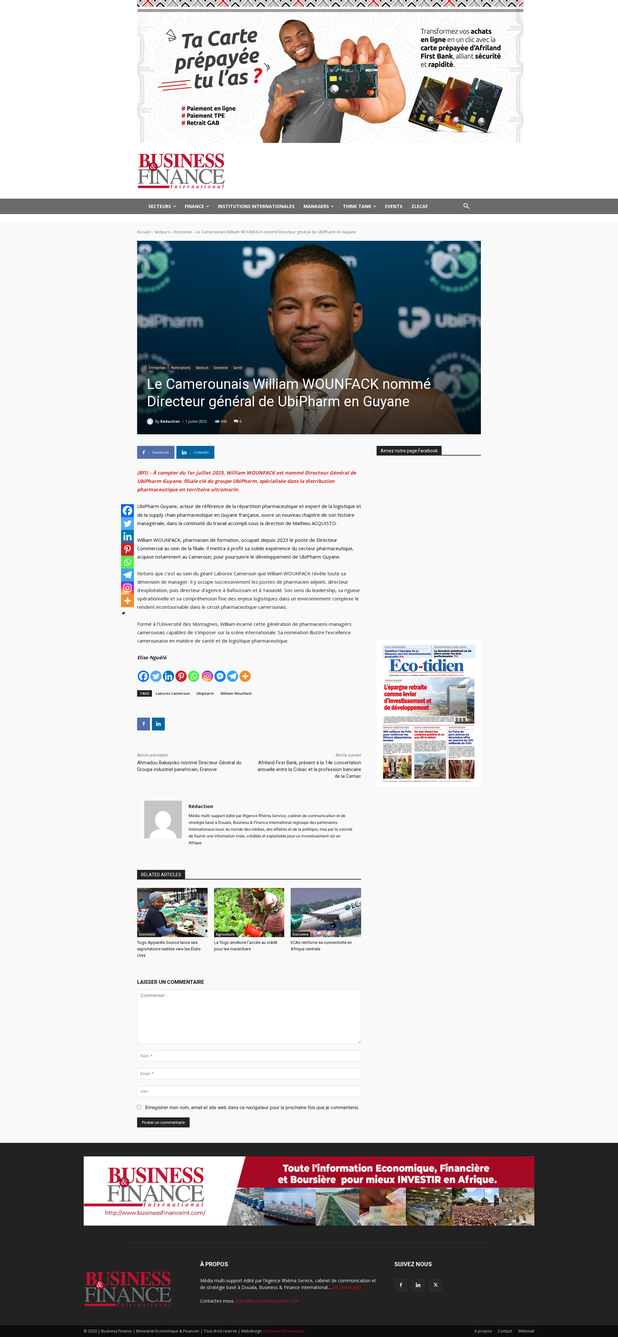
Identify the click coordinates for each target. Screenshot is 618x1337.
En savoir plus (347, 1287)
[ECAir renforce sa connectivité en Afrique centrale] (326, 912)
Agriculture (225, 934)
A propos (483, 1331)
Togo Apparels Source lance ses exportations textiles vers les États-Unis (169, 949)
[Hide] (123, 613)
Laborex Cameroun (173, 693)
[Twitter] (156, 676)
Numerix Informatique (285, 1331)
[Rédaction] (151, 421)
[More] (245, 676)
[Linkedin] (168, 676)
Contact (505, 1331)
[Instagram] (207, 676)
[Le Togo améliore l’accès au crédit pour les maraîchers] (249, 912)
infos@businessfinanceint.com (267, 1301)
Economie (183, 232)
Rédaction (170, 421)
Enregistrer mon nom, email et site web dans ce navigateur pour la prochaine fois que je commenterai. (252, 1107)
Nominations (180, 367)
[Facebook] (143, 676)
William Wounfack (236, 693)
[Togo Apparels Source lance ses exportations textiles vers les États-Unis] (172, 912)
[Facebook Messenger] (220, 676)
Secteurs (162, 232)
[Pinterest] (181, 676)
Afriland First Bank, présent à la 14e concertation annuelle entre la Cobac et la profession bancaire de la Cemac (309, 769)
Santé (237, 367)
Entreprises (157, 367)
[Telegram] (232, 676)
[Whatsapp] (193, 676)
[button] (466, 206)
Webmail (526, 1331)
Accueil (143, 232)
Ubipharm (205, 693)
